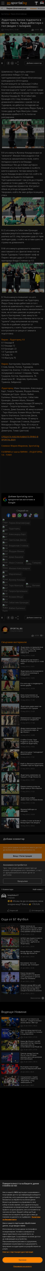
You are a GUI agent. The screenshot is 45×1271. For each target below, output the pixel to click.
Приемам (22, 1260)
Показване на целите (22, 1266)
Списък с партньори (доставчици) (17, 1252)
